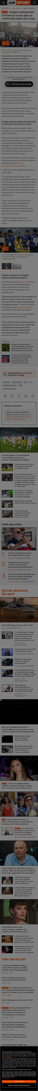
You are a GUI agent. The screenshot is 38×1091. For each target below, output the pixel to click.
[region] (19, 1068)
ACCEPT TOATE (19, 1081)
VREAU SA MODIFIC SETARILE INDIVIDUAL (19, 1085)
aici (22, 1063)
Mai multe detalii (8, 1057)
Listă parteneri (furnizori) (6, 1078)
